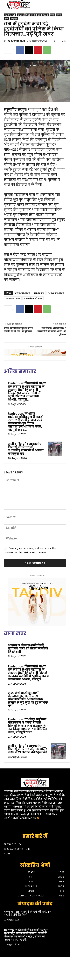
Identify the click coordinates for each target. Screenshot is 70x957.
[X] (29, 50)
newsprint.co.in (16, 40)
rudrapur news (12, 298)
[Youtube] (48, 825)
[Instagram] (28, 825)
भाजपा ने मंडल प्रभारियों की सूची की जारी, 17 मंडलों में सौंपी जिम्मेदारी (28, 648)
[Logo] (18, 4)
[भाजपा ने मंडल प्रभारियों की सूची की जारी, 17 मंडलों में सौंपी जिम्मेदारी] (58, 650)
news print (38, 292)
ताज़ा (52, 15)
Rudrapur (10, 15)
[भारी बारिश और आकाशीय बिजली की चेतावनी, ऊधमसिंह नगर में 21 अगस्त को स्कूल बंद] (55, 449)
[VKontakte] (41, 825)
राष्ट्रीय (14, 19)
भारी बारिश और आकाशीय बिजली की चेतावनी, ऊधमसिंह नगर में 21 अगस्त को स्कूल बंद (26, 449)
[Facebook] (20, 50)
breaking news (22, 292)
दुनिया (59, 15)
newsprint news (56, 292)
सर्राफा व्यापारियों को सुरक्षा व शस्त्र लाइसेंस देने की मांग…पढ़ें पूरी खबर (18, 330)
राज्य (7, 19)
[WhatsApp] (47, 50)
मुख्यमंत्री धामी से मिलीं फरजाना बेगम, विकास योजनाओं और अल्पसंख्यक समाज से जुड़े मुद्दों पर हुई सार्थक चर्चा (28, 699)
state (21, 15)
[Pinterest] (38, 50)
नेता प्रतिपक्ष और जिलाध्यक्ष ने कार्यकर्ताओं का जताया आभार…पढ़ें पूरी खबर (52, 331)
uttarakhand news (33, 298)
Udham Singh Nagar (37, 15)
